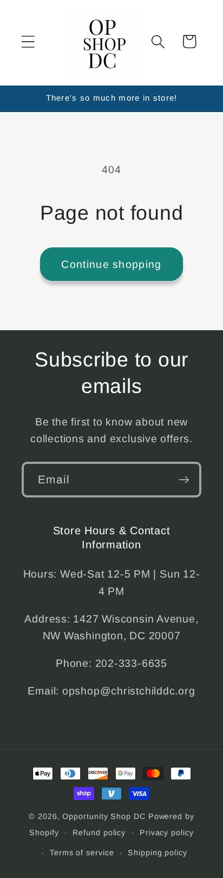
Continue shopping (111, 264)
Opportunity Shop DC (103, 816)
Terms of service (82, 852)
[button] (27, 41)
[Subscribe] (183, 480)
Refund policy (99, 832)
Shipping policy (157, 852)
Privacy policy (167, 832)
